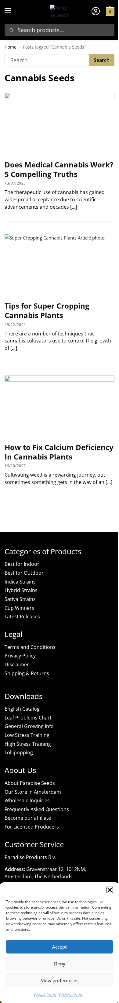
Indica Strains (20, 581)
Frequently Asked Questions (37, 809)
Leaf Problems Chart (28, 717)
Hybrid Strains (21, 590)
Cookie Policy (45, 995)
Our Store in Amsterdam (33, 792)
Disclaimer (17, 664)
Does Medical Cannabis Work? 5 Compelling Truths (59, 169)
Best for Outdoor (24, 572)
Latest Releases (22, 616)
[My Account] (96, 11)
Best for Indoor (22, 564)
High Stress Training (28, 744)
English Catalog (22, 708)
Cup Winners (19, 608)
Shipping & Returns (27, 673)
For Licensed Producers (32, 826)
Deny (59, 964)
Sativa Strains (20, 599)
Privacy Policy (70, 995)
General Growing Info (29, 726)
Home (10, 47)
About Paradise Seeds (30, 783)
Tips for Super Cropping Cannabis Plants (47, 310)
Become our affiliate (28, 817)
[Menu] (14, 10)
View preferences (59, 980)
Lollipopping (19, 752)
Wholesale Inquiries (27, 800)
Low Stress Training (27, 735)
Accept (59, 947)
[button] (110, 890)
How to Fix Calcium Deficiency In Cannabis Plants (59, 452)
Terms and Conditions (30, 647)
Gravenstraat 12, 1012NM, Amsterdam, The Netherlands (45, 873)
